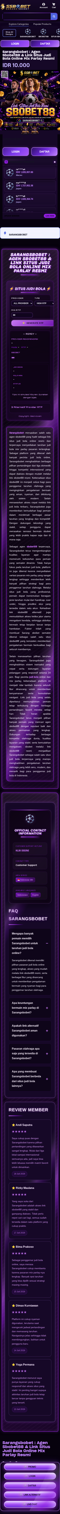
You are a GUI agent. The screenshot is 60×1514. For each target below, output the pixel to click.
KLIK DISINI (22, 850)
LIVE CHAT (32, 1503)
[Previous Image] (2, 100)
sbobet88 (32, 546)
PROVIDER (17, 298)
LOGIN (15, 43)
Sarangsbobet (16, 432)
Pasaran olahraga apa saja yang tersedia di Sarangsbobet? (26, 1053)
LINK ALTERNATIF (32, 1494)
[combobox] (27, 16)
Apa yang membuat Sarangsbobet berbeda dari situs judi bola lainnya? (26, 1078)
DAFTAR (45, 43)
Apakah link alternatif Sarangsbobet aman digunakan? (25, 1030)
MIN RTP (16, 310)
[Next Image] (57, 100)
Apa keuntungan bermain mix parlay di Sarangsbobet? (25, 1008)
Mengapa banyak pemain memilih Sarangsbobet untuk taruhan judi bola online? (25, 943)
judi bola (33, 677)
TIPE (37, 298)
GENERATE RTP (33, 323)
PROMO (32, 1467)
